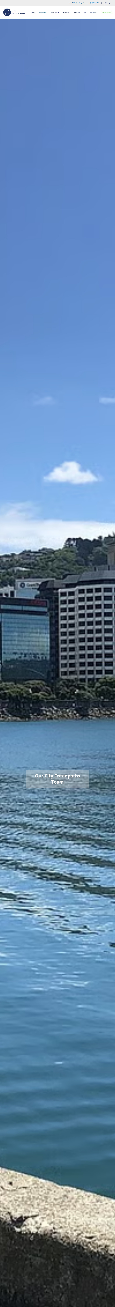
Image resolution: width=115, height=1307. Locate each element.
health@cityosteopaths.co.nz (79, 3)
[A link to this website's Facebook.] (101, 3)
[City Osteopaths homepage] (14, 12)
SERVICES (54, 12)
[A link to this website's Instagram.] (105, 3)
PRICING (77, 12)
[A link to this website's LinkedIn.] (109, 3)
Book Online (106, 12)
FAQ (85, 12)
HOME (33, 12)
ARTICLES (66, 12)
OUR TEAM (42, 12)
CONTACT (93, 12)
